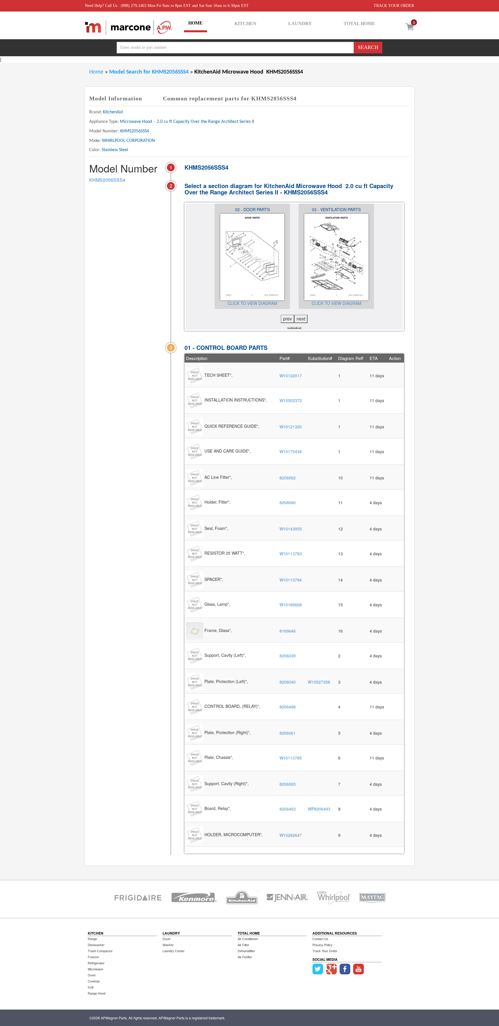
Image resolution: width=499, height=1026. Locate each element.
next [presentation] (301, 318)
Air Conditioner (248, 939)
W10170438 (291, 451)
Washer (168, 945)
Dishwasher (96, 945)
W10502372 (291, 400)
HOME (195, 22)
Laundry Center (174, 951)
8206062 (288, 478)
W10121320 (291, 426)
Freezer (93, 957)
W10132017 (291, 375)
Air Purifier (245, 957)
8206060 (288, 502)
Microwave (95, 969)
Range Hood (96, 993)
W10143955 (291, 529)
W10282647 (291, 835)
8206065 (288, 784)
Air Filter (243, 945)
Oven (92, 975)
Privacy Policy (322, 945)
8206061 (288, 733)
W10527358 (319, 682)
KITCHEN (245, 23)
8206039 (288, 656)
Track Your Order (324, 951)
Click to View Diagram (252, 303)
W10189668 (291, 604)
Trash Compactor (100, 951)
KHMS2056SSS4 (107, 180)
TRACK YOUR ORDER (394, 5)
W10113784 (291, 580)
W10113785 (291, 758)
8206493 (288, 809)
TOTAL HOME (359, 23)
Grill (90, 987)
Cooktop (94, 981)
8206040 (288, 682)
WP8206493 (319, 809)
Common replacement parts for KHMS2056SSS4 (230, 98)
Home (96, 72)
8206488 (288, 707)
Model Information (115, 98)
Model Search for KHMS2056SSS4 (149, 72)
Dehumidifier (246, 951)
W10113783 (291, 553)
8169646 (288, 631)
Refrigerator (96, 963)
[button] (289, 328)
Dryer (167, 939)
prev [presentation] (287, 318)
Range (92, 939)
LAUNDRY (300, 23)
